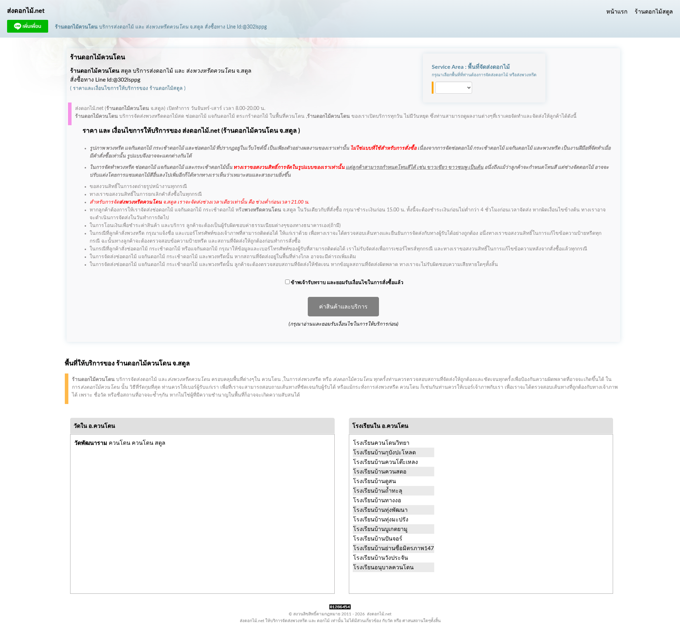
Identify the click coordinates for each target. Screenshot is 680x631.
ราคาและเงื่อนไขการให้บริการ (106, 88)
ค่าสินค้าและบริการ (343, 307)
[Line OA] (27, 31)
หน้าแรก (617, 12)
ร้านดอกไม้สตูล (654, 12)
